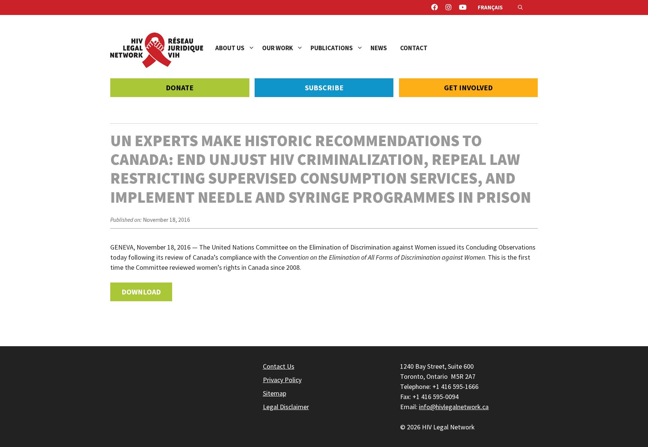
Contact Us (278, 366)
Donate (180, 87)
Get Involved (468, 87)
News (378, 48)
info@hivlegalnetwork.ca (454, 406)
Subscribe (324, 87)
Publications (331, 48)
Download (141, 291)
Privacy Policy (282, 379)
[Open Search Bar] (520, 7)
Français (490, 7)
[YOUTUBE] (462, 7)
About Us (229, 48)
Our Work (277, 48)
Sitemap (274, 393)
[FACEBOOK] (435, 7)
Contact (414, 48)
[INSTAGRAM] (448, 7)
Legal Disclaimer (286, 406)
